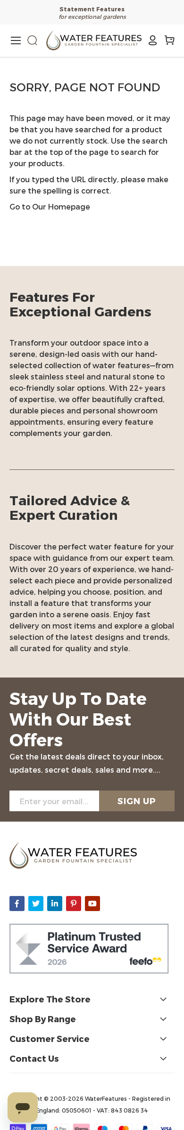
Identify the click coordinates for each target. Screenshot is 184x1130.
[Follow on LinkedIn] (54, 903)
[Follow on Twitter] (35, 903)
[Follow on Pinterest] (73, 903)
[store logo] (94, 40)
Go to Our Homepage (49, 206)
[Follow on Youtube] (92, 903)
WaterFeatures (106, 1098)
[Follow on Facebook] (17, 903)
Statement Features (92, 9)
